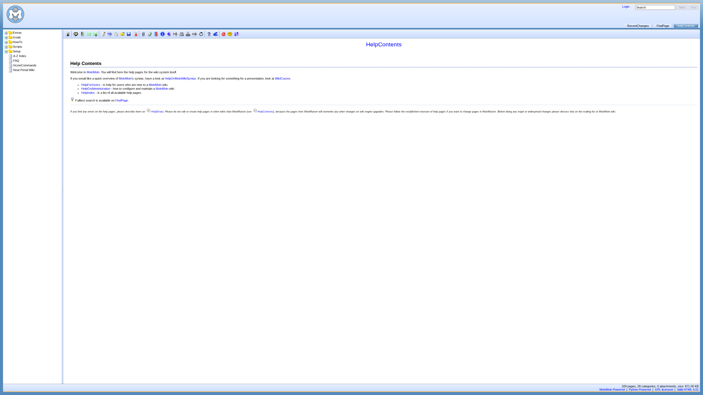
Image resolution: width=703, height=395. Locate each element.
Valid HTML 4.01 (688, 389)
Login (625, 6)
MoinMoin (93, 72)
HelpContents (686, 25)
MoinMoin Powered (612, 389)
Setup (17, 51)
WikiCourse (282, 78)
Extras (17, 32)
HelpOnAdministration (95, 88)
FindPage (663, 25)
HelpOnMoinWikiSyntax (180, 78)
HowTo (17, 42)
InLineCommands (25, 65)
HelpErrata (157, 111)
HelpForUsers (90, 84)
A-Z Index (19, 56)
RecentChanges (638, 25)
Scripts (17, 46)
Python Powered (640, 389)
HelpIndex (88, 92)
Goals (17, 37)
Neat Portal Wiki (23, 70)
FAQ (16, 60)
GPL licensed (664, 389)
